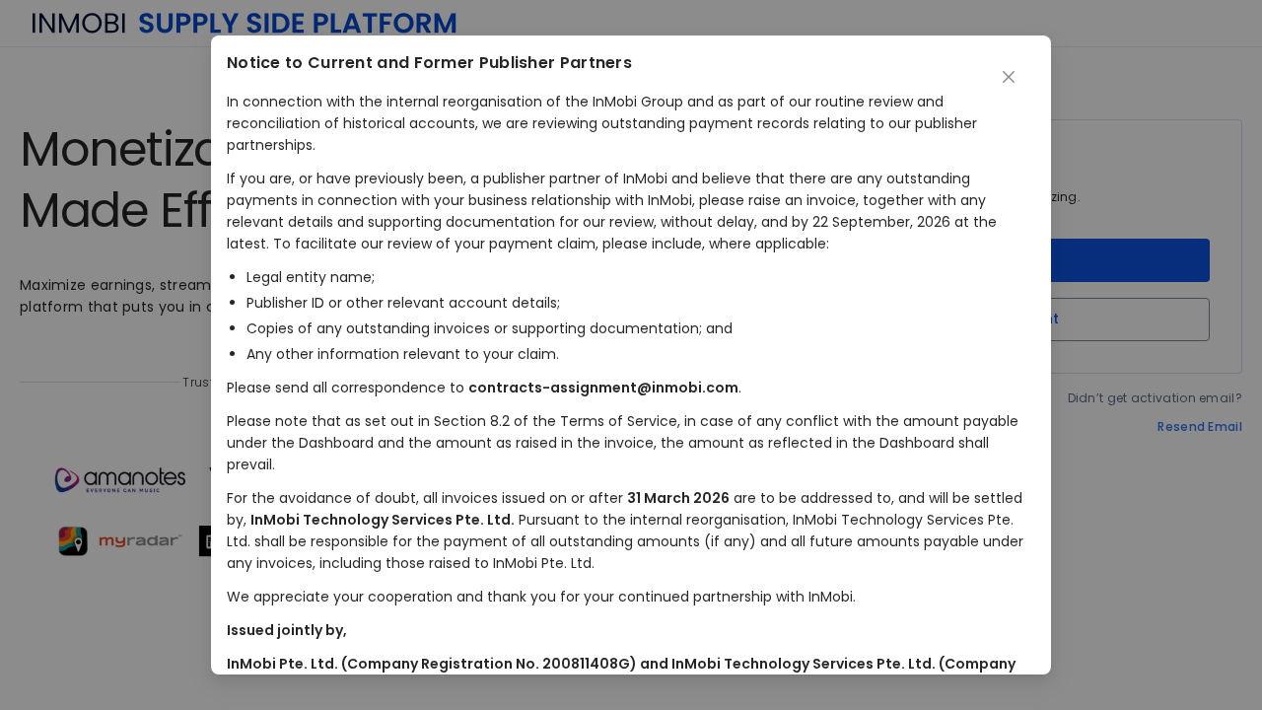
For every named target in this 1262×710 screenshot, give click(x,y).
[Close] (1008, 78)
